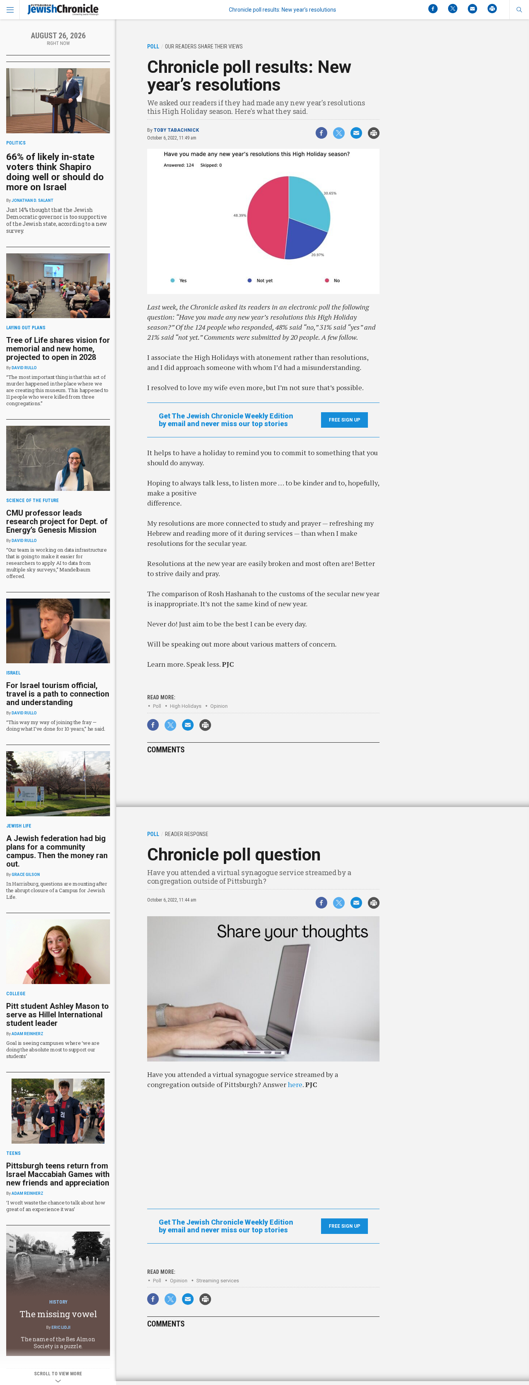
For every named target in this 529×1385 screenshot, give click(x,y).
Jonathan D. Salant (32, 200)
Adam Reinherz (27, 1034)
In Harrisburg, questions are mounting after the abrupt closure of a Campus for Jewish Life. (56, 890)
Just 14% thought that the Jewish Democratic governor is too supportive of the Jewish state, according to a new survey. (56, 220)
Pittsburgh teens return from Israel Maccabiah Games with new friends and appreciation (58, 1174)
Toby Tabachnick (176, 130)
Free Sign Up (344, 420)
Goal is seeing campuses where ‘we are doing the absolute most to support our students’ (52, 1049)
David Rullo (24, 368)
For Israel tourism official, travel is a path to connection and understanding (57, 694)
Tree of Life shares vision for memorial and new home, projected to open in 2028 (58, 348)
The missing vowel (58, 1314)
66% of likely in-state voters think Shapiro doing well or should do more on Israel (55, 172)
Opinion (219, 706)
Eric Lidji (61, 1327)
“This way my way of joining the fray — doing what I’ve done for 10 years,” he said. (55, 725)
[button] (519, 9)
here (295, 1084)
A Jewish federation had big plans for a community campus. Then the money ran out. (57, 851)
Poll (157, 706)
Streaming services (217, 1280)
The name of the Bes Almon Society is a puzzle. (58, 1342)
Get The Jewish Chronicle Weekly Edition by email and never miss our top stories (226, 420)
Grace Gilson (26, 874)
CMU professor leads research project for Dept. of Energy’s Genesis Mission (57, 521)
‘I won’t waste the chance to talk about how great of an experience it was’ (55, 1206)
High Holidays (185, 706)
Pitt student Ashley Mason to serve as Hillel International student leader (57, 1014)
